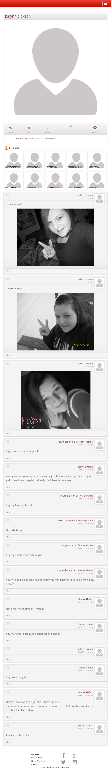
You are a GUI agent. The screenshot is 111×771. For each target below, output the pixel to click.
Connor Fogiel (86, 667)
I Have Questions (38, 761)
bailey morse (86, 624)
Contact (34, 765)
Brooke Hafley (85, 599)
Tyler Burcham (85, 495)
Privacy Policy (36, 758)
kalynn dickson (85, 195)
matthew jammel (84, 520)
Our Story (35, 755)
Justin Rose (86, 545)
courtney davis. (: (84, 725)
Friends (13, 148)
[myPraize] (9, 3)
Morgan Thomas (84, 441)
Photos (29, 133)
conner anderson (84, 570)
